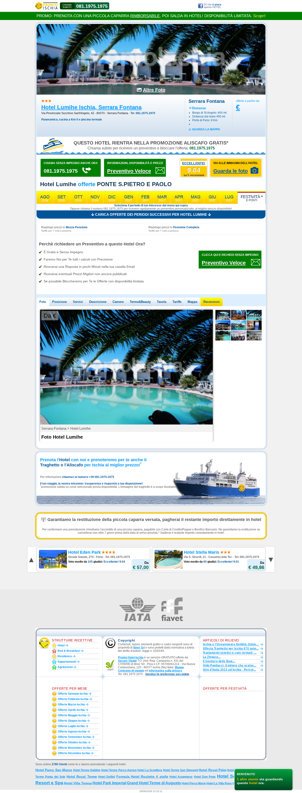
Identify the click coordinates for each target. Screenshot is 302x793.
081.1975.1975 (92, 6)
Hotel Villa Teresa (78, 783)
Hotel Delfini (106, 776)
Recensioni (211, 302)
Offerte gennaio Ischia (73, 693)
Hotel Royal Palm (212, 770)
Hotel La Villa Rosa (219, 783)
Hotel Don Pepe (205, 776)
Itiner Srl (139, 647)
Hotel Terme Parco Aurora (119, 770)
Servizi (78, 302)
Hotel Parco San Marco (53, 770)
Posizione (59, 302)
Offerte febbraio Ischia (73, 699)
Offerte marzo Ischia (71, 704)
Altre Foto (154, 89)
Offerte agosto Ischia (72, 731)
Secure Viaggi (127, 660)
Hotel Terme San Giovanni (180, 770)
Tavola (161, 302)
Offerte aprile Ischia (71, 710)
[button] (167, 674)
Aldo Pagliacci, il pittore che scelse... (229, 665)
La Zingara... (212, 657)
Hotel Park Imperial (109, 783)
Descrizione (97, 302)
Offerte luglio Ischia (71, 726)
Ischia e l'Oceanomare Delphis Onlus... (231, 644)
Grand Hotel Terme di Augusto (154, 783)
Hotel (61, 645)
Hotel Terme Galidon (87, 770)
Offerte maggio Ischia (72, 715)
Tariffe (176, 302)
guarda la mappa (206, 129)
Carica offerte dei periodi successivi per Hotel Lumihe (151, 214)
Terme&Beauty (140, 302)
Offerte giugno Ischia (72, 720)
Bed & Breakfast (69, 651)
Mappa (192, 302)
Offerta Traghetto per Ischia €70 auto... (231, 648)
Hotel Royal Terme (82, 776)
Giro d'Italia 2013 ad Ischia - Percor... (229, 669)
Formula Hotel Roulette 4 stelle (142, 776)
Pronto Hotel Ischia (130, 657)
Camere (118, 302)
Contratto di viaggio (131, 670)
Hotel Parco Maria (194, 783)
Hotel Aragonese (181, 776)
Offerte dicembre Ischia (74, 753)
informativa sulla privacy (165, 670)
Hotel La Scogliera (149, 770)
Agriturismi (65, 667)
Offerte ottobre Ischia (72, 742)
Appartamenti (67, 661)
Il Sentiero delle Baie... (219, 661)
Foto (42, 302)
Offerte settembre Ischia (74, 737)
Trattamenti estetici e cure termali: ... (229, 652)
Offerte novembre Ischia (74, 747)
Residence (65, 656)
